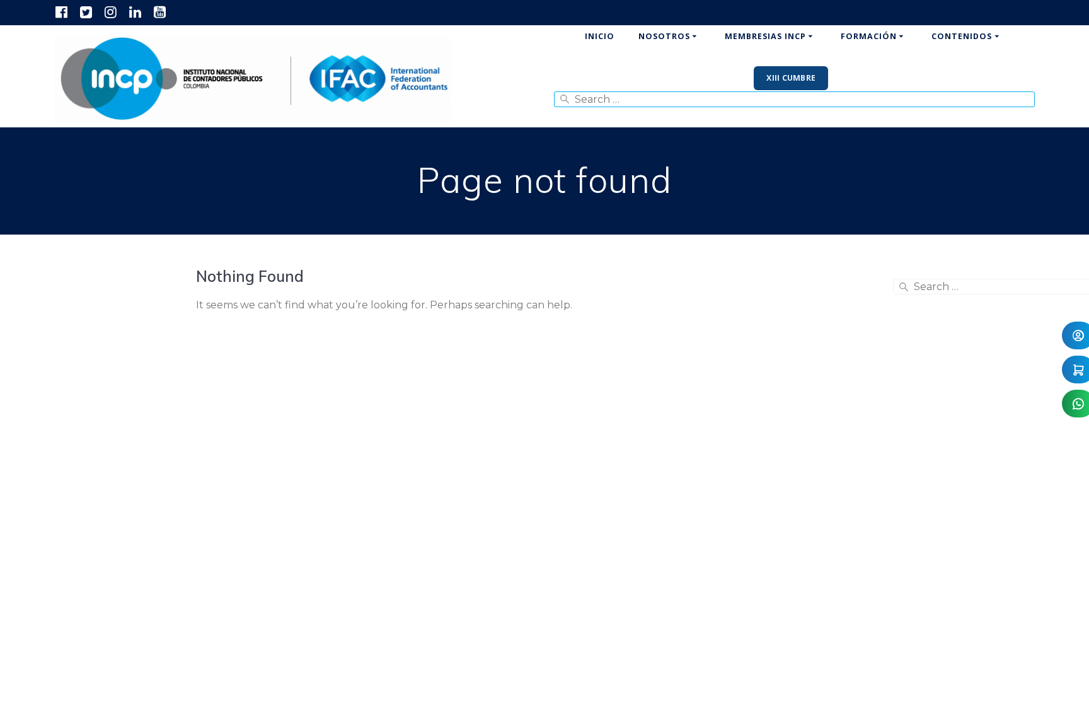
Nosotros (664, 36)
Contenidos (961, 36)
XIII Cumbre (790, 78)
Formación (869, 36)
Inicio (599, 36)
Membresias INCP (765, 36)
